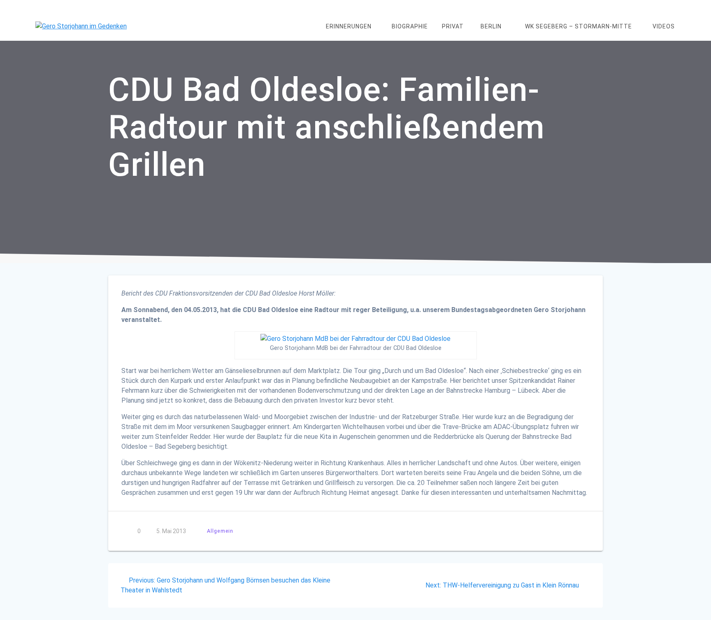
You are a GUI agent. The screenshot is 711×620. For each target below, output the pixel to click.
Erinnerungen (349, 26)
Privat (453, 26)
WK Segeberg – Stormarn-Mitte (578, 26)
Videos (664, 26)
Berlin (491, 26)
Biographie (410, 26)
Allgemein (220, 531)
